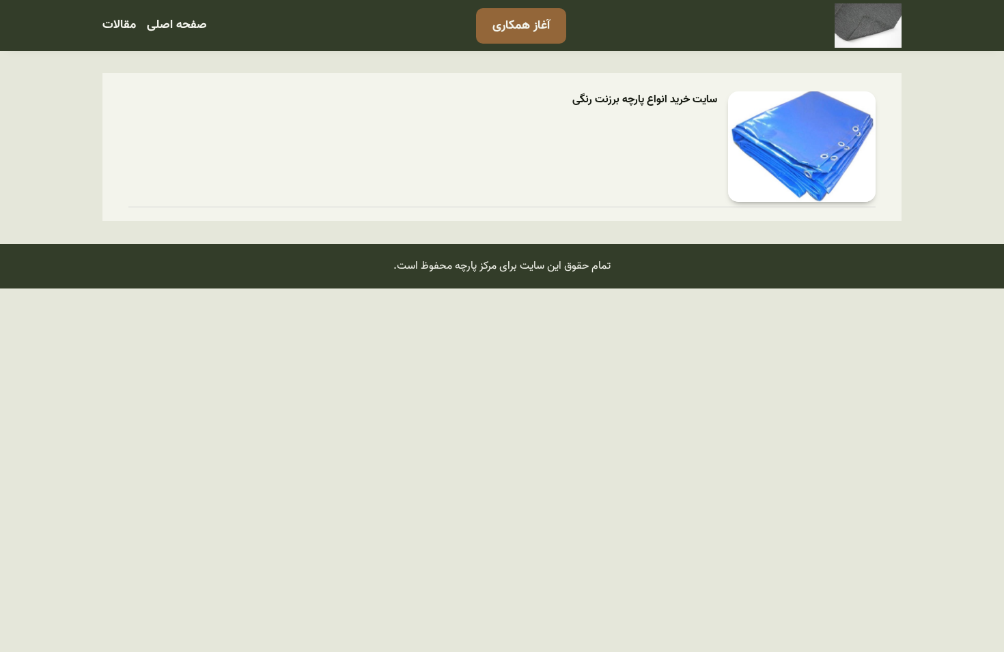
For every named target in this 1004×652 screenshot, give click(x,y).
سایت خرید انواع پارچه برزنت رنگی (644, 99)
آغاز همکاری (521, 25)
